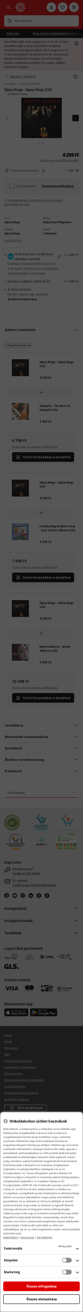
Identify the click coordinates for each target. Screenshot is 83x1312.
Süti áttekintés (44, 1237)
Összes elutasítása (41, 1299)
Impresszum (27, 1237)
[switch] (67, 1260)
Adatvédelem (10, 1237)
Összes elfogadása (41, 1286)
